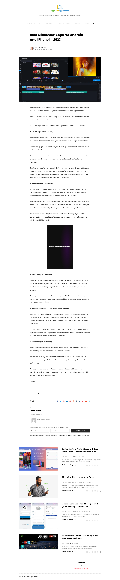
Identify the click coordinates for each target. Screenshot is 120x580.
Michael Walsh (40, 47)
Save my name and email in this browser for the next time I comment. (50, 427)
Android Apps (50, 23)
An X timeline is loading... (81, 568)
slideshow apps (35, 393)
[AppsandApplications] (60, 8)
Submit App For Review (82, 23)
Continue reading (67, 465)
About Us (69, 23)
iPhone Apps (31, 23)
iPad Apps (40, 23)
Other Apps (60, 23)
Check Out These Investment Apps (78, 477)
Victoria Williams (68, 482)
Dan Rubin (65, 543)
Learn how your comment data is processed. (74, 435)
